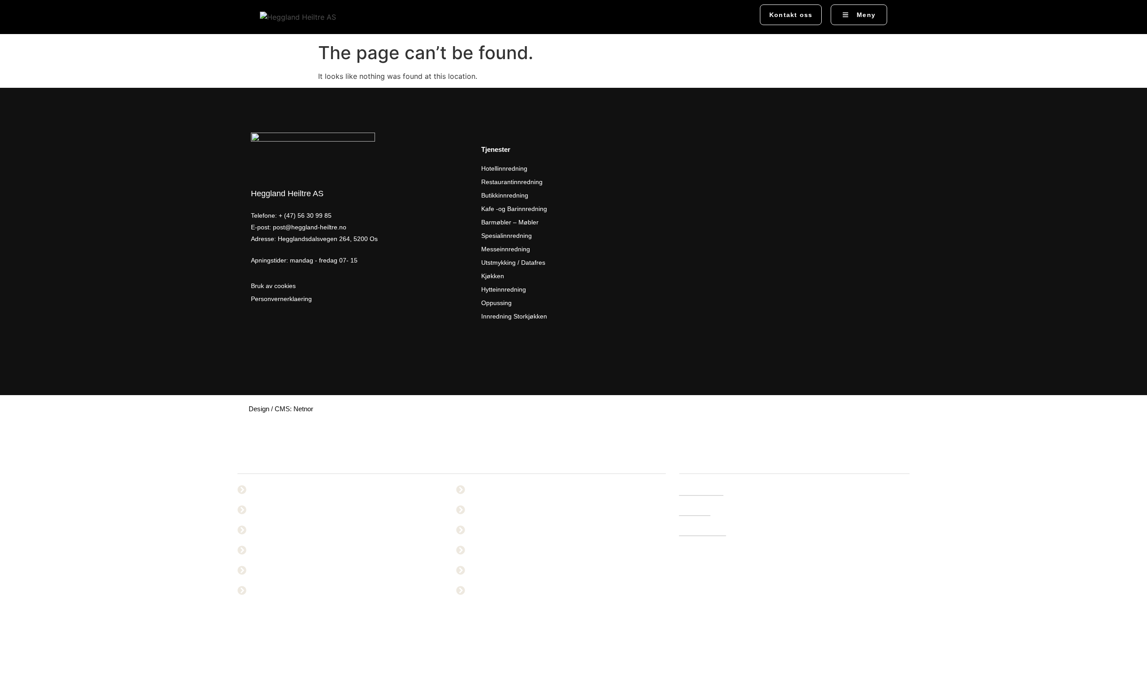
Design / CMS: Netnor (281, 409)
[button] (740, 16)
